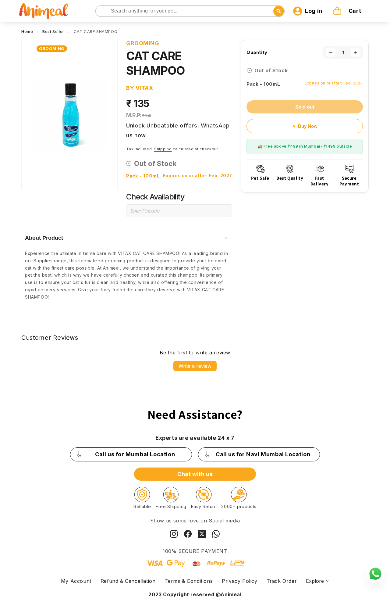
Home (27, 31)
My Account (76, 581)
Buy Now (307, 126)
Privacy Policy (239, 581)
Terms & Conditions (189, 581)
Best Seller (53, 31)
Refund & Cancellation (128, 581)
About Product (44, 238)
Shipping (163, 149)
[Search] (100, 11)
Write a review (195, 366)
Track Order (282, 581)
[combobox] (190, 11)
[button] (348, 11)
